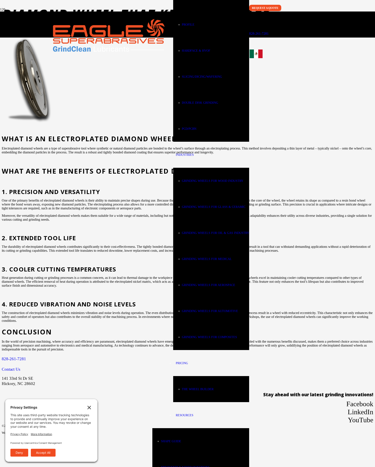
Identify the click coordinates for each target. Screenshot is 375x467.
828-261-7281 (259, 33)
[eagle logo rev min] (108, 50)
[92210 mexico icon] (256, 59)
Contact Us (11, 369)
